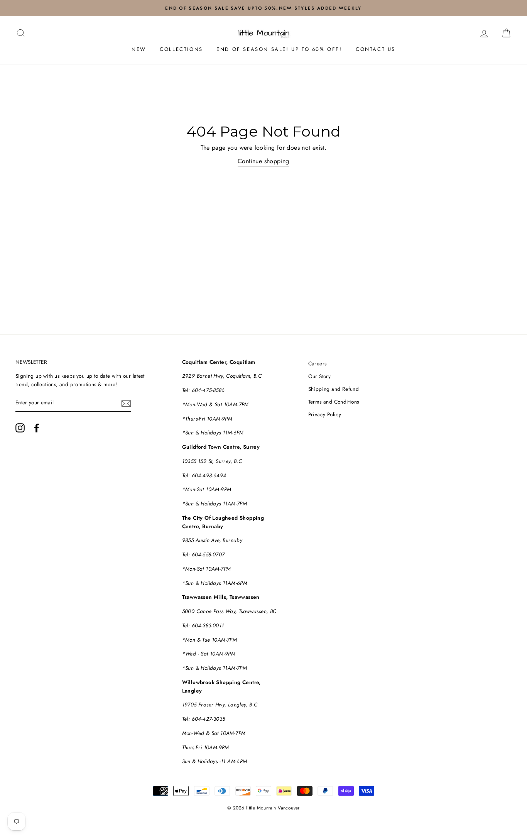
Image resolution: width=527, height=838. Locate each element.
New (139, 49)
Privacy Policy (324, 414)
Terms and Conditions (333, 401)
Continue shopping (263, 161)
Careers (317, 363)
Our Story (319, 376)
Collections (181, 49)
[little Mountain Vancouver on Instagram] (20, 428)
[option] (263, 8)
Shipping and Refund (333, 389)
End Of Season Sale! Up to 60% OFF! (279, 49)
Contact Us (375, 49)
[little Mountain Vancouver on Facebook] (36, 428)
